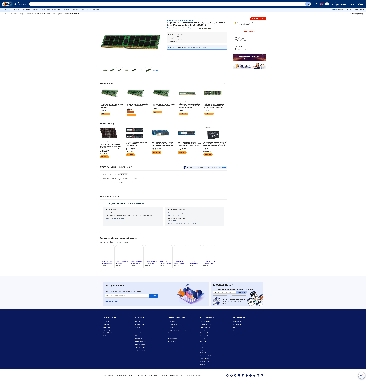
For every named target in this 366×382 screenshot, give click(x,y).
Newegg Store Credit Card (207, 356)
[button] (20, 4)
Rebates (202, 344)
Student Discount (204, 353)
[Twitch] (254, 375)
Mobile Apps (203, 347)
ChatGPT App (203, 350)
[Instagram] (239, 375)
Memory (28, 14)
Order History (139, 327)
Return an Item (107, 327)
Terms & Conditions (134, 375)
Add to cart (105, 114)
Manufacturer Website (174, 215)
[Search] (308, 4)
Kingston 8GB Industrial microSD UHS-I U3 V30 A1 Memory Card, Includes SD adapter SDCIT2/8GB (214, 143)
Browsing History (139, 324)
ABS (234, 327)
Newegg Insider (172, 341)
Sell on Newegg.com (205, 324)
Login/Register (139, 321)
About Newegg (172, 321)
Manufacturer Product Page (175, 213)
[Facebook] (231, 375)
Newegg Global (237, 324)
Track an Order (107, 324)
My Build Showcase (140, 341)
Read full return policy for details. (115, 218)
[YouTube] (250, 375)
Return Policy (106, 330)
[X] (235, 375)
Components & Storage (16, 14)
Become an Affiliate (205, 333)
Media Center (171, 327)
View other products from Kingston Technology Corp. (183, 223)
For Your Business (205, 327)
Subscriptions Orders (140, 347)
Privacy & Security (107, 333)
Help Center (106, 321)
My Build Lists (139, 338)
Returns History (139, 330)
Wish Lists (138, 336)
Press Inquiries (172, 336)
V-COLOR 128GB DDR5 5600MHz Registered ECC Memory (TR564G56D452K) (136, 143)
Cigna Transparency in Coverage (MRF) (190, 375)
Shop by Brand (204, 341)
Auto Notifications (140, 350)
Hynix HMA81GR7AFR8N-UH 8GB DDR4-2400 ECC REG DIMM (164, 105)
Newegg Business (237, 321)
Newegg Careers (172, 338)
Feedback (124, 175)
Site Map (202, 338)
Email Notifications (140, 344)
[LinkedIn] (243, 375)
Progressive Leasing (205, 361)
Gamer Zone (171, 333)
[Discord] (258, 375)
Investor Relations (172, 324)
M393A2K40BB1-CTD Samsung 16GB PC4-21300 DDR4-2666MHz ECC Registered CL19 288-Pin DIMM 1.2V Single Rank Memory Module (214, 105)
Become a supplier (205, 321)
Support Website (172, 221)
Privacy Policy (144, 375)
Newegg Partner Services (207, 330)
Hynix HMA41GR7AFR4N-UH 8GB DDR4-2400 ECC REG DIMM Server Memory (112, 105)
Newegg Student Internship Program (177, 330)
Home (5, 14)
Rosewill (235, 330)
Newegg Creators (204, 336)
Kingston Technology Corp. (54, 14)
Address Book (139, 333)
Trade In (202, 364)
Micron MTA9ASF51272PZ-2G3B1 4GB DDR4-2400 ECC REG (137, 105)
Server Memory (38, 14)
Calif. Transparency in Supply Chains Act (168, 375)
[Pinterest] (246, 375)
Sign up (153, 296)
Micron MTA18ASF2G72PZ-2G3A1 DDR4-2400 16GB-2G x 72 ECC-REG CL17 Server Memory (189, 105)
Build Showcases (204, 358)
